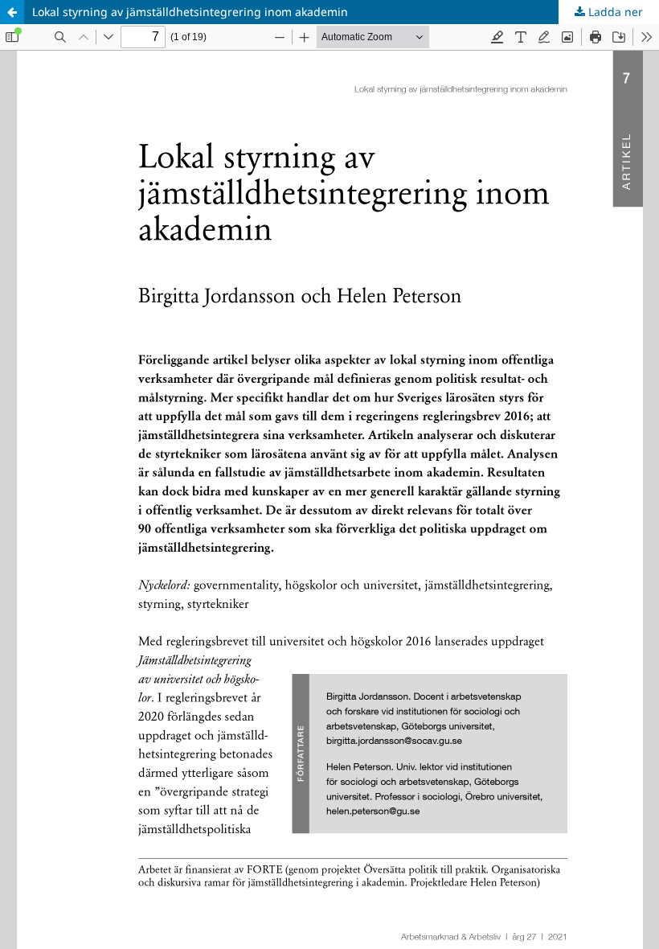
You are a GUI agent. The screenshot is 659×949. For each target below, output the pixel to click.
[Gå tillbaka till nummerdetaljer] (12, 12)
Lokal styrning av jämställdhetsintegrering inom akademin (190, 11)
